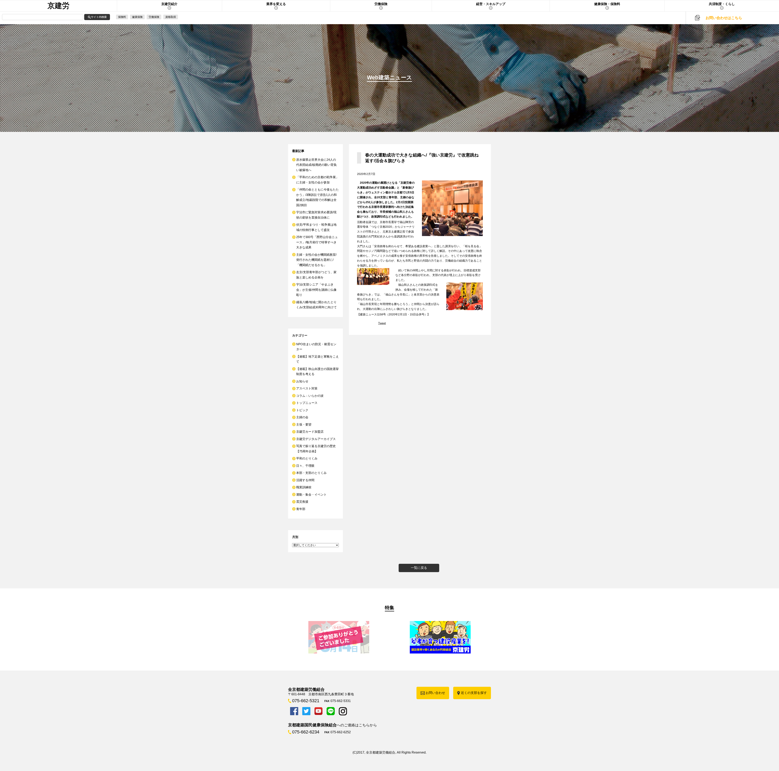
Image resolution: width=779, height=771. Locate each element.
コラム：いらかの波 (310, 395)
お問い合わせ (435, 692)
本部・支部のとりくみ (311, 472)
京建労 (58, 5)
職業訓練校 (303, 487)
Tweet (382, 323)
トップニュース (306, 402)
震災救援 (302, 501)
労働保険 (154, 16)
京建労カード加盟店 (310, 431)
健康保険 (137, 16)
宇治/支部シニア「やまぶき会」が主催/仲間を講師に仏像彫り (316, 290)
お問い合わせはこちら (724, 18)
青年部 (300, 509)
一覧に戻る (419, 567)
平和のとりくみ (306, 458)
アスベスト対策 (306, 388)
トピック (302, 410)
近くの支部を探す (474, 692)
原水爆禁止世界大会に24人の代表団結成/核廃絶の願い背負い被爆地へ (316, 165)
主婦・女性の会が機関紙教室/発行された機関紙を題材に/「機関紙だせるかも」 (316, 260)
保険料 (122, 16)
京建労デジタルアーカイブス (316, 439)
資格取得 (170, 16)
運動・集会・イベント (311, 494)
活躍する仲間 (305, 480)
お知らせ (302, 381)
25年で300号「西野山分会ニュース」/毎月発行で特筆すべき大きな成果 (317, 242)
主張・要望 (303, 424)
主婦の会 (302, 417)
